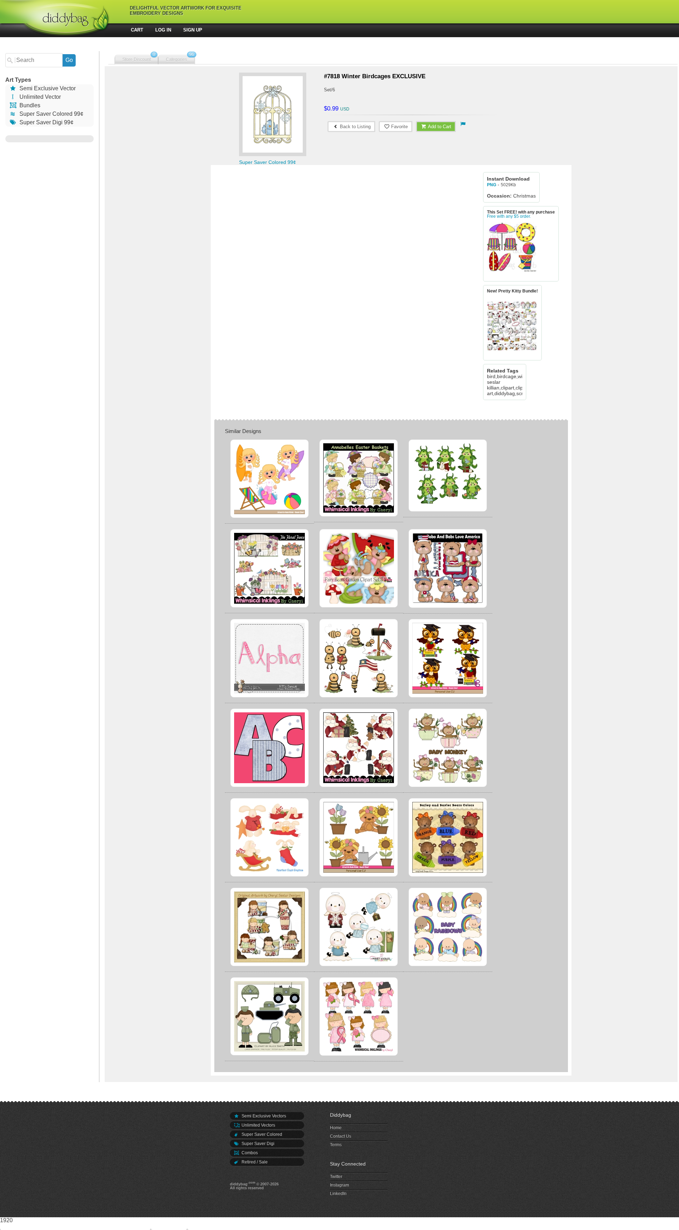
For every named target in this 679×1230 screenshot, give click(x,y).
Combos (249, 1152)
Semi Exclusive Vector (47, 88)
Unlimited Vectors (257, 1125)
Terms (336, 1144)
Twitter (336, 1176)
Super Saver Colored (261, 1134)
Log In (163, 30)
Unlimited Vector (39, 97)
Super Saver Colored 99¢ (50, 114)
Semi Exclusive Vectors (263, 1116)
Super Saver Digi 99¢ (46, 122)
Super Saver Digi (257, 1143)
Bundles (29, 105)
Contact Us (340, 1136)
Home (336, 1127)
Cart (137, 30)
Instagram (339, 1185)
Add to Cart (439, 126)
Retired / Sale (254, 1162)
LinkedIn (338, 1193)
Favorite (399, 126)
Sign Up (192, 30)
